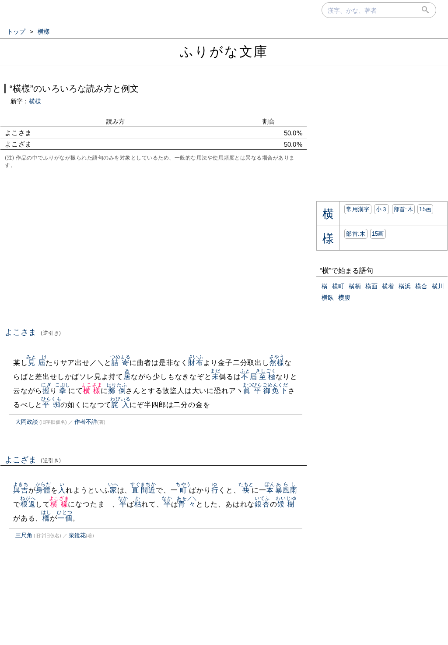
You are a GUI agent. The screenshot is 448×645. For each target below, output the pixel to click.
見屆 (36, 362)
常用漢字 (357, 209)
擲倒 (117, 390)
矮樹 (286, 504)
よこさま (33, 332)
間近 (148, 490)
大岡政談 (26, 421)
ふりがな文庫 (224, 51)
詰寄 (120, 362)
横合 (421, 286)
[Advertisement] (153, 247)
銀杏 (262, 504)
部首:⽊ (403, 209)
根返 (27, 504)
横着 (388, 286)
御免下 (275, 390)
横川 (438, 286)
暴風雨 (286, 490)
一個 (64, 518)
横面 (371, 286)
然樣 (276, 362)
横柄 (355, 286)
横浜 (405, 286)
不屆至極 (258, 376)
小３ (382, 209)
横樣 (91, 390)
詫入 (120, 404)
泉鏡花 (77, 535)
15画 (425, 209)
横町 (338, 286)
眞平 (252, 390)
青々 (187, 504)
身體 (43, 490)
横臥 (328, 297)
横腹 (344, 297)
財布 (195, 362)
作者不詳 (85, 421)
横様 (35, 101)
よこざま (33, 459)
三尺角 (23, 535)
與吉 (20, 490)
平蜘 (51, 404)
